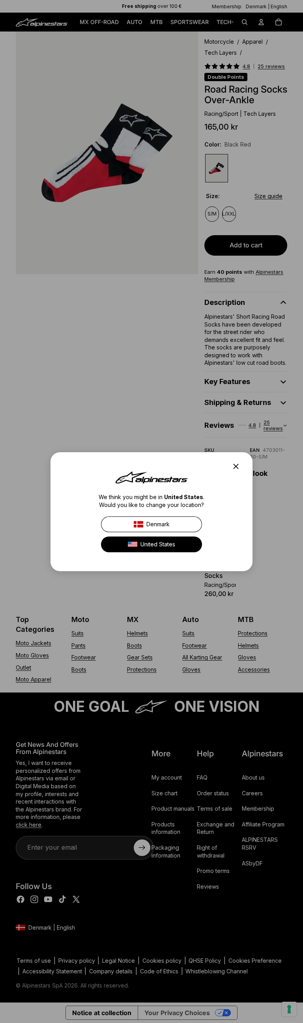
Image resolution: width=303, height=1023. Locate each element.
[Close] (238, 466)
